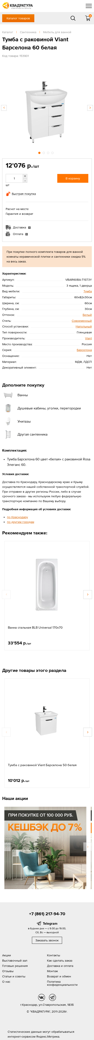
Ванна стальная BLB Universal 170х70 (35, 627)
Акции (6, 955)
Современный (82, 320)
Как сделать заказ (59, 960)
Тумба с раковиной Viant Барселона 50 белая (42, 765)
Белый (87, 315)
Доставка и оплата (60, 966)
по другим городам (20, 522)
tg (52, 997)
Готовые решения (15, 966)
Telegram (50, 923)
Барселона (84, 350)
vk (41, 997)
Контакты (53, 955)
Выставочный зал (14, 960)
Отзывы (8, 971)
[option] (47, 106)
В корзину (73, 178)
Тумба (88, 291)
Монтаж (52, 971)
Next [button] (90, 108)
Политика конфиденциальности (62, 983)
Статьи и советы (13, 976)
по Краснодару (17, 517)
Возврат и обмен (59, 976)
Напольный (84, 326)
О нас (6, 981)
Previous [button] (4, 108)
